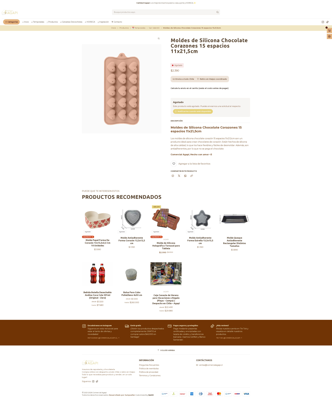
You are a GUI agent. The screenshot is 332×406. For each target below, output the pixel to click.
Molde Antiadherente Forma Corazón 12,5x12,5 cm (132, 240)
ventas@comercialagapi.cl (211, 365)
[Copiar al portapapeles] (191, 176)
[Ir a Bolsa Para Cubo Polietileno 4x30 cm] (131, 274)
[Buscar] (217, 12)
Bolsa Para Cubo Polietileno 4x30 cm (132, 293)
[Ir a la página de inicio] (10, 12)
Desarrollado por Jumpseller (122, 395)
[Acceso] (329, 36)
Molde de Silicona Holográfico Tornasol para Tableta (166, 246)
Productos (124, 28)
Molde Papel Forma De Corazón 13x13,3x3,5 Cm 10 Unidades (97, 243)
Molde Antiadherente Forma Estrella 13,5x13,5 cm (200, 240)
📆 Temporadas (138, 28)
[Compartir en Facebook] (173, 176)
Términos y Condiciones (149, 375)
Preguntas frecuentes (149, 365)
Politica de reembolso (149, 368)
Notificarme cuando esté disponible (194, 111)
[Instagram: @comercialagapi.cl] (102, 332)
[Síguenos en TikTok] (327, 22)
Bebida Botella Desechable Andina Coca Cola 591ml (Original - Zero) (98, 295)
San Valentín (154, 28)
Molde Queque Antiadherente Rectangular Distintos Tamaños (234, 241)
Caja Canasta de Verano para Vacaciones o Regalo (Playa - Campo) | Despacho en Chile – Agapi (166, 299)
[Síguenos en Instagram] (322, 22)
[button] (11, 21)
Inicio (113, 28)
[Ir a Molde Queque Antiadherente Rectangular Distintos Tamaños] (234, 219)
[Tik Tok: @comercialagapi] (230, 332)
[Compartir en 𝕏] (179, 176)
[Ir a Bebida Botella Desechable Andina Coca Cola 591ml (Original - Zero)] (97, 274)
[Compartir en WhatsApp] (185, 176)
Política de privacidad (148, 372)
